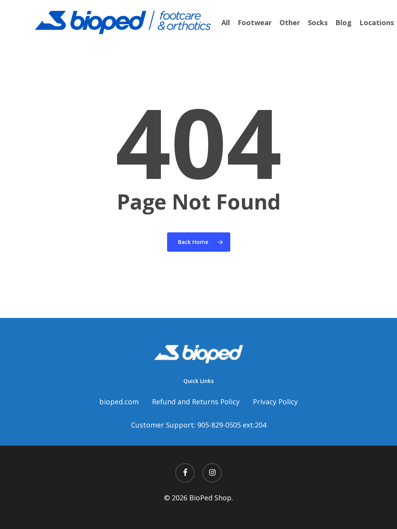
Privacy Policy (275, 401)
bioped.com (119, 401)
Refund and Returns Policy (196, 401)
